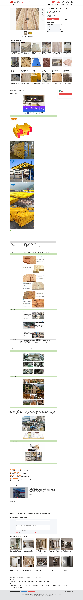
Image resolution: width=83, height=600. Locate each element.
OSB (25, 507)
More (11, 589)
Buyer (53, 4)
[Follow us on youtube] (69, 591)
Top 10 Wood (13, 587)
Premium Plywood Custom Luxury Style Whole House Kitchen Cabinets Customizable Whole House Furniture (66, 569)
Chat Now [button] (66, 19)
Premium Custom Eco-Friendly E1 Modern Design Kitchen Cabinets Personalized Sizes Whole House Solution (28, 551)
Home (11, 6)
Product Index (56, 594)
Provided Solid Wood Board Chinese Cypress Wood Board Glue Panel (57, 53)
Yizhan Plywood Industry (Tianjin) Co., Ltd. (54, 11)
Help (57, 4)
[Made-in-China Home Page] (15, 2)
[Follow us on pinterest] (70, 591)
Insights (60, 594)
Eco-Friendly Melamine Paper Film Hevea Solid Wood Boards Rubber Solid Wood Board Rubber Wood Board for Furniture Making (56, 68)
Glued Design (61, 585)
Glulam (48, 507)
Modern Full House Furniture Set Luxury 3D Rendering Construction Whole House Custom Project (54, 569)
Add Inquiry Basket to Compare (28, 36)
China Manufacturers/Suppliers (34, 594)
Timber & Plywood (23, 6)
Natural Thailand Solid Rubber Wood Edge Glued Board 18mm (67, 53)
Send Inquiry (53, 19)
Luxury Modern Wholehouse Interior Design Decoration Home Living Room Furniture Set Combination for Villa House (28, 569)
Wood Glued (66, 585)
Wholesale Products (41, 594)
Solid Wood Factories (35, 585)
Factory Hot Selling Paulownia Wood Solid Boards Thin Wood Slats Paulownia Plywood (67, 84)
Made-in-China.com (38, 595)
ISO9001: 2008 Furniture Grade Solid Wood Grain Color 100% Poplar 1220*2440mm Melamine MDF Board (35, 68)
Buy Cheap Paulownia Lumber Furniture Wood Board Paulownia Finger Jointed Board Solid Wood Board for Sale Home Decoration (46, 84)
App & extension (62, 4)
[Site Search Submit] (53, 2)
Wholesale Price (46, 594)
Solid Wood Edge (55, 585)
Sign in (72, 2)
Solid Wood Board (41, 585)
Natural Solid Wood (48, 585)
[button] (50, 1)
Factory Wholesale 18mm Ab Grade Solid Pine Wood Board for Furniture (57, 84)
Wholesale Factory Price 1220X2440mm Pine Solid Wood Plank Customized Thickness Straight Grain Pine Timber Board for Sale (25, 53)
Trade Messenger (24, 591)
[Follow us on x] (67, 591)
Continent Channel (51, 594)
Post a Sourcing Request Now (34, 532)
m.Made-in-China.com (43, 595)
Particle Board (34, 507)
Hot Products (24, 594)
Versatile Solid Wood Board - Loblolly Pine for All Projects (25, 68)
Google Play (18, 591)
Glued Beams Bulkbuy (19, 587)
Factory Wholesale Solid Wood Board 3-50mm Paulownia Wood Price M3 (35, 53)
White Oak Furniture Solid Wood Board (25, 84)
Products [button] (24, 1)
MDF (24, 507)
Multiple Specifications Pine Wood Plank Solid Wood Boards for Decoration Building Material (67, 68)
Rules (72, 4)
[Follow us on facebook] (65, 591)
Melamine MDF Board (47, 581)
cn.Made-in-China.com (49, 595)
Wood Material (21, 585)
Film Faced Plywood (29, 507)
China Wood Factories (14, 585)
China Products (28, 594)
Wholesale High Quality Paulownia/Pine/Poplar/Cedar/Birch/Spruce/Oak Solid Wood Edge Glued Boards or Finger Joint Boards (15, 53)
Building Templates (43, 507)
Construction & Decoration (16, 6)
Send (17, 532)
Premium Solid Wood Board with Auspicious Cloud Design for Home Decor (46, 68)
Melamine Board (29, 6)
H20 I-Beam (50, 507)
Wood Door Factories (27, 585)
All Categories (13, 4)
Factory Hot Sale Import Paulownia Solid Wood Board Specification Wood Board (15, 84)
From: (14, 520)
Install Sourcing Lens (32, 591)
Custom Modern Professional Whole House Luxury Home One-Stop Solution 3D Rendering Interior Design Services (41, 551)
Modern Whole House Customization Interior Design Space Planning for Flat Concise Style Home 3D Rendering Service (66, 551)
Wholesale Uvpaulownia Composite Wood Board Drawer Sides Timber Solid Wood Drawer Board (46, 53)
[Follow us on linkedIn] (72, 591)
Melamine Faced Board (39, 581)
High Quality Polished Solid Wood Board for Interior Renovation (15, 68)
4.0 (62, 91)
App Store (12, 591)
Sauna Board (38, 507)
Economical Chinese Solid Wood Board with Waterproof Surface (35, 84)
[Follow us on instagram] (68, 591)
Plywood (16, 507)
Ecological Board (20, 507)
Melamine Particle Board (30, 581)
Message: (14, 525)
